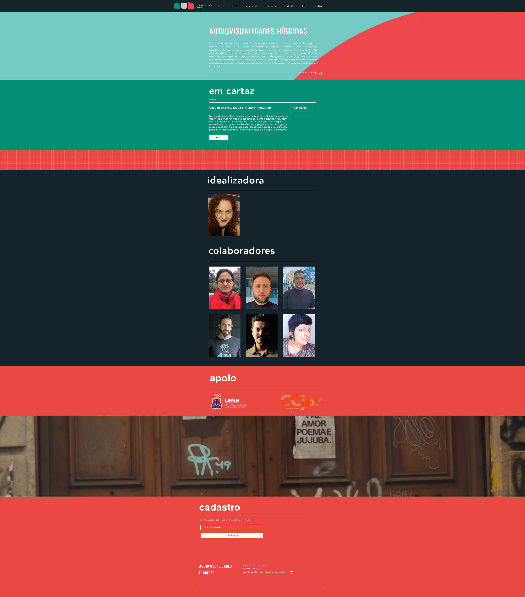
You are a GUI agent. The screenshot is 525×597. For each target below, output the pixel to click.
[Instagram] (320, 73)
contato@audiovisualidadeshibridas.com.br (263, 572)
